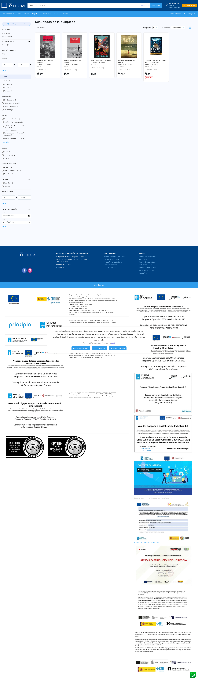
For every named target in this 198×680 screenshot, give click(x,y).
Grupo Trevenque (145, 273)
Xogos (56, 14)
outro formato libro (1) (12, 171)
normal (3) (6, 33)
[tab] (16, 30)
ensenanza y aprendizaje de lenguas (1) (15, 126)
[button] (8, 14)
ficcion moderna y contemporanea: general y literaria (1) (14, 133)
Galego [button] (190, 14)
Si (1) (4, 53)
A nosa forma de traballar (113, 262)
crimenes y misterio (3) (12, 119)
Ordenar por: (165, 28)
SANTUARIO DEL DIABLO (101, 60)
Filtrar (4, 70)
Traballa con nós (110, 267)
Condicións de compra (147, 256)
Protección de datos (147, 262)
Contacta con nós (110, 265)
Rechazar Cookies (80, 348)
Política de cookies (146, 265)
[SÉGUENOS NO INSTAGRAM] (30, 270)
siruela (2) (7, 87)
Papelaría (35, 14)
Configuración (99, 348)
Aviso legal (143, 259)
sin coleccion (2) (10, 100)
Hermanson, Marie (44, 64)
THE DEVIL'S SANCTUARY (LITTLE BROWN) (155, 61)
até (4, 219)
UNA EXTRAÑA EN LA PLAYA (72, 61)
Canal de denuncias (146, 270)
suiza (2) (7, 152)
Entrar (171, 5)
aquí (113, 343)
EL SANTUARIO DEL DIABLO (45, 61)
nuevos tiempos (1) (11, 106)
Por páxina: (147, 28)
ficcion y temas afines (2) (13, 122)
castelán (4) (8, 183)
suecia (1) (7, 158)
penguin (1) (8, 91)
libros (26, 14)
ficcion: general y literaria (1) (14, 138)
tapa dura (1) (8, 174)
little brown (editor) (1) (12, 103)
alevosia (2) (8, 84)
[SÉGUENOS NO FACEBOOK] (24, 270)
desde (4, 213)
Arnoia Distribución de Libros (114, 256)
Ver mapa (61, 267)
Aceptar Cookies (118, 348)
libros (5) (5, 45)
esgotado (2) (7, 36)
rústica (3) (8, 167)
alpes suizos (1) (9, 155)
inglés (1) (7, 186)
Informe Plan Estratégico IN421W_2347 (146, 542)
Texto (19, 14)
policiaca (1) (8, 110)
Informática (47, 14)
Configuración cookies (147, 267)
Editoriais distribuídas (111, 259)
